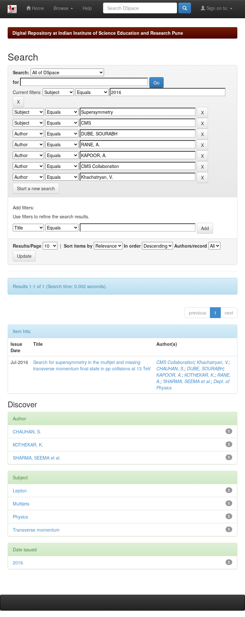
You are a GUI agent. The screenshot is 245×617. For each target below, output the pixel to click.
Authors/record (190, 246)
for (16, 82)
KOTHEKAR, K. (199, 375)
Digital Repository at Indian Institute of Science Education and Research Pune (97, 33)
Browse (62, 8)
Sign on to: (217, 8)
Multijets (21, 503)
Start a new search (36, 188)
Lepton (20, 490)
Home (37, 8)
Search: (21, 72)
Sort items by (78, 246)
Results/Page (27, 246)
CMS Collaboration (175, 362)
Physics (20, 516)
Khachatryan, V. (213, 362)
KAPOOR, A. (169, 375)
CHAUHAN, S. (170, 368)
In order (132, 246)
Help (87, 8)
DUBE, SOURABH (205, 368)
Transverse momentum (36, 529)
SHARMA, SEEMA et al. (187, 381)
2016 (18, 562)
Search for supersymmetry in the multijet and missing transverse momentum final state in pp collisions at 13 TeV (92, 365)
